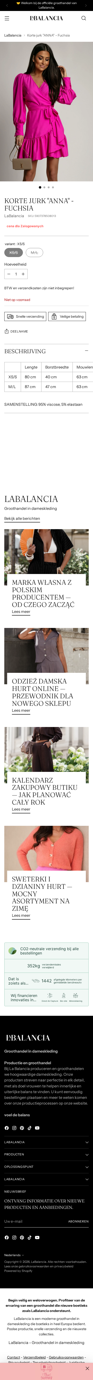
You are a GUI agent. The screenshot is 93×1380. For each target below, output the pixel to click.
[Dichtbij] (87, 1368)
